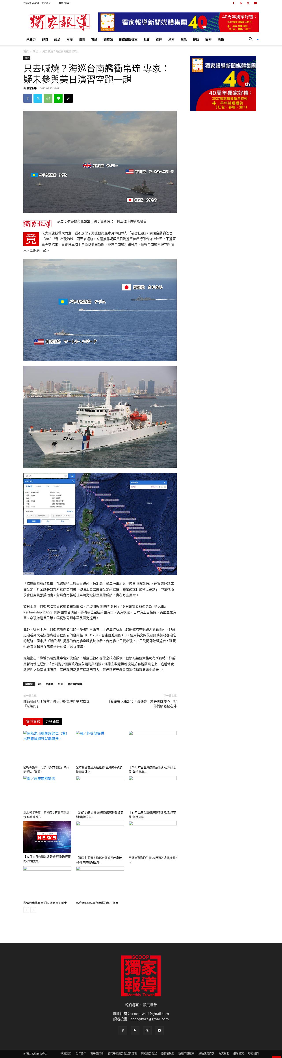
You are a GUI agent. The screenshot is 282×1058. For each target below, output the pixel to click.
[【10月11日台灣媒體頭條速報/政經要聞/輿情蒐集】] (47, 837)
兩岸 (70, 39)
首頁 (26, 51)
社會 (147, 39)
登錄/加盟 (64, 3)
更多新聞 (52, 721)
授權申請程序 (186, 1053)
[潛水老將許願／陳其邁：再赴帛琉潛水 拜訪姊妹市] (47, 792)
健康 (196, 39)
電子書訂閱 (97, 1053)
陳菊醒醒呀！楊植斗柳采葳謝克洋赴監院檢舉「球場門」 (56, 704)
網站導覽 (238, 1053)
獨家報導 (32, 88)
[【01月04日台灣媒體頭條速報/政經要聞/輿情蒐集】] (100, 792)
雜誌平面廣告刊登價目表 (122, 1053)
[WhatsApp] (48, 98)
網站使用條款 (206, 1053)
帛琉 (60, 684)
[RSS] (240, 3)
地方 (171, 39)
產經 (159, 39)
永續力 (31, 39)
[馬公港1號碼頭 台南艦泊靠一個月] (100, 882)
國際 (82, 39)
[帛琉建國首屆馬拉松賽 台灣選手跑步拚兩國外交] (100, 747)
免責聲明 (224, 1053)
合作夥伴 (81, 1053)
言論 (94, 39)
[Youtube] (255, 3)
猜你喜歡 (33, 721)
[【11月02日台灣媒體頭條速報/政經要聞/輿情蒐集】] (153, 792)
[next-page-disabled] (33, 910)
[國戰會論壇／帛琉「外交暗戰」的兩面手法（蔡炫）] (47, 747)
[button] (252, 39)
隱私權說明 (167, 1053)
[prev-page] (26, 910)
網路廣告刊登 (149, 1053)
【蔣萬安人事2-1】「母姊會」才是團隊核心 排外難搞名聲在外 (142, 704)
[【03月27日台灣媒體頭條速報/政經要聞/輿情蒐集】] (153, 747)
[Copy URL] (68, 98)
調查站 (108, 39)
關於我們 (66, 1053)
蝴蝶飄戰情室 (128, 39)
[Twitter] (248, 3)
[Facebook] (233, 3)
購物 (221, 39)
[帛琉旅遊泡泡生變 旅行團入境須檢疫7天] (153, 837)
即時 (45, 39)
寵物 (208, 39)
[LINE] (58, 98)
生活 (184, 39)
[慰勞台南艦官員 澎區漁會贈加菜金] (47, 882)
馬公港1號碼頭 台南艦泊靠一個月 (97, 903)
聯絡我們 (253, 1053)
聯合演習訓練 (75, 684)
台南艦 (49, 684)
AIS (39, 684)
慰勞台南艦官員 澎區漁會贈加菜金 (45, 903)
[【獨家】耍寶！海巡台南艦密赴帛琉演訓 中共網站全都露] (100, 837)
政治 (57, 39)
